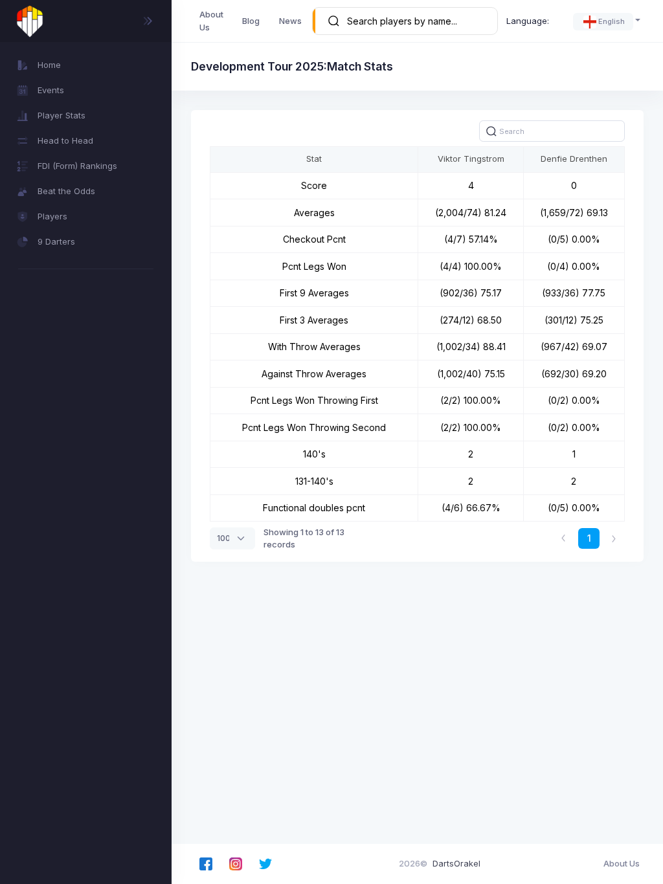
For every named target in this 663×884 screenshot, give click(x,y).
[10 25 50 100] (232, 538)
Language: (527, 21)
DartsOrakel (456, 863)
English (611, 21)
